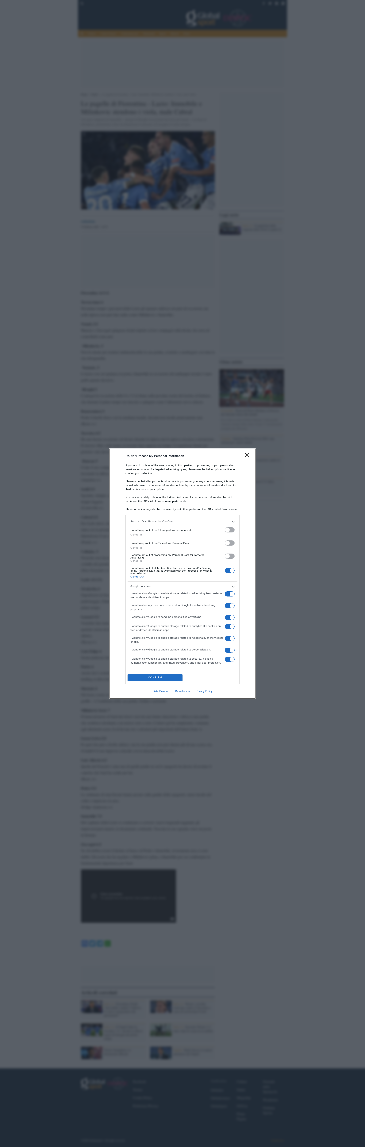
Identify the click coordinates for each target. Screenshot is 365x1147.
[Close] (248, 456)
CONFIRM (155, 677)
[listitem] (182, 522)
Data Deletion (161, 691)
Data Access (182, 691)
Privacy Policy (204, 691)
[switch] (230, 529)
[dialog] (182, 573)
